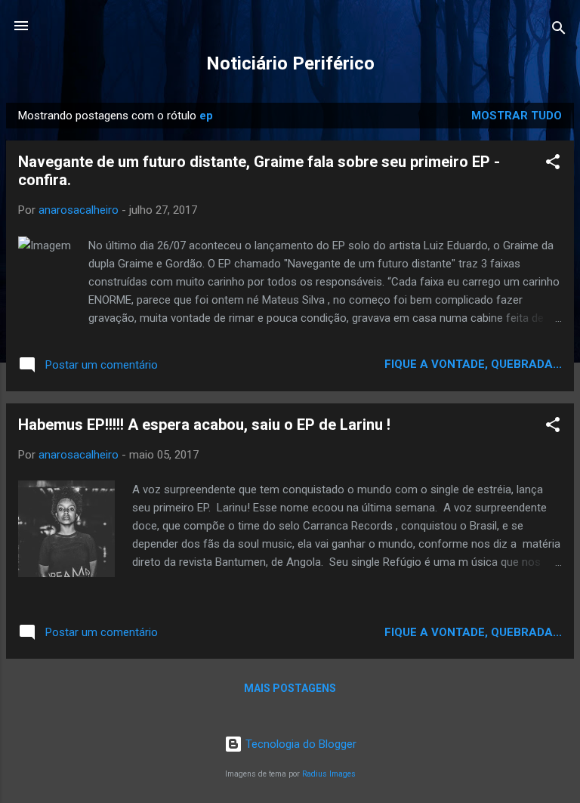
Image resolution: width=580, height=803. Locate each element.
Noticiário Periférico (290, 63)
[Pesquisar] (559, 31)
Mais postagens (290, 688)
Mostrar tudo (516, 115)
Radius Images (329, 774)
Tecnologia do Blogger (299, 744)
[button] (553, 164)
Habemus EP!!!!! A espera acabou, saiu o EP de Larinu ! (204, 424)
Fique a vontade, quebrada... (473, 364)
